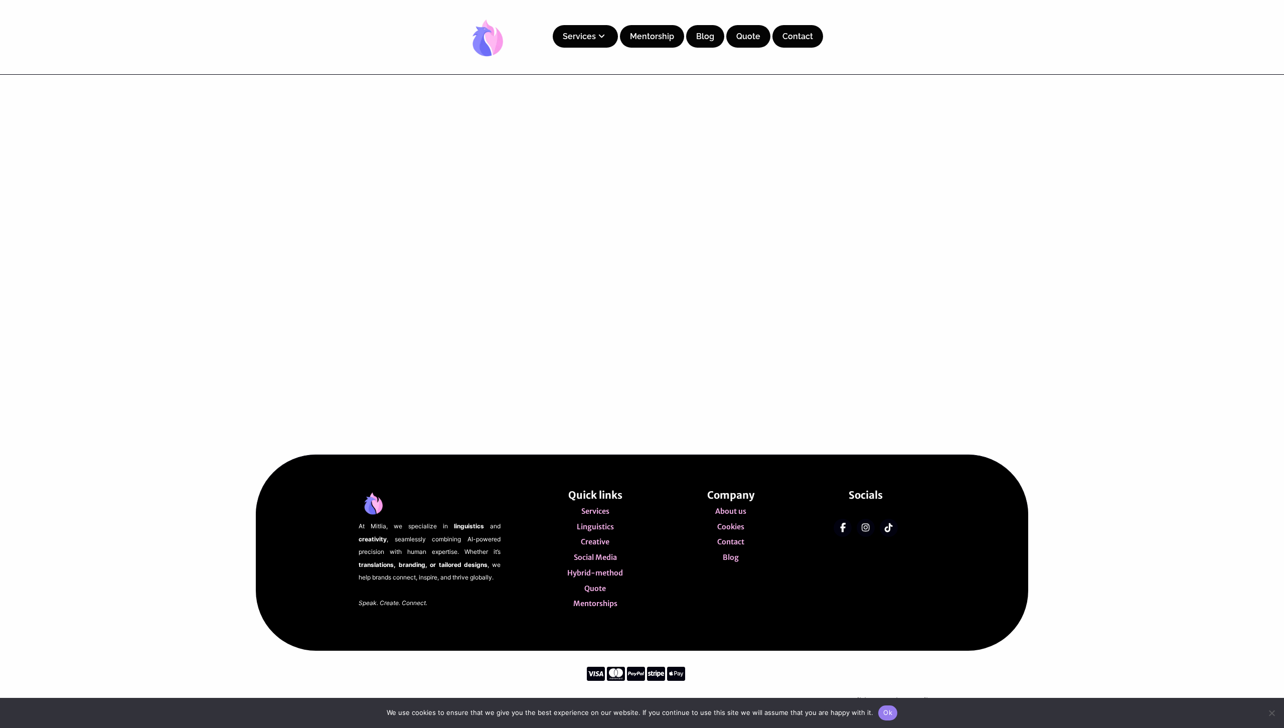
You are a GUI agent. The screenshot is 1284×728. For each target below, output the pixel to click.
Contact (797, 36)
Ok (887, 712)
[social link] (843, 528)
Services (579, 36)
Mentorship (652, 36)
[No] (1271, 713)
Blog (705, 36)
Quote (748, 36)
